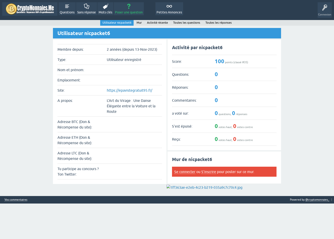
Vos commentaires (16, 199)
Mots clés (105, 12)
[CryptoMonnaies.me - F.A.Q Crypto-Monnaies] (29, 9)
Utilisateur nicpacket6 (116, 22)
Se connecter (184, 172)
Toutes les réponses (218, 22)
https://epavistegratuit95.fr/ (129, 90)
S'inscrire (208, 172)
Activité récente (157, 22)
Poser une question (129, 12)
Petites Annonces (169, 12)
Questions (67, 12)
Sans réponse (86, 12)
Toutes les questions (186, 22)
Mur (139, 22)
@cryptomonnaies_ (317, 199)
